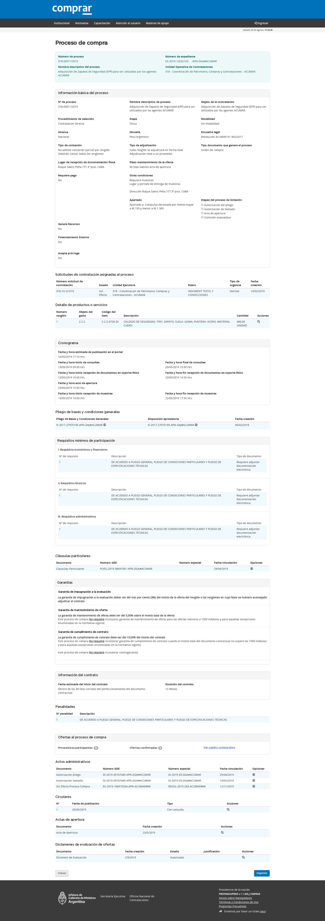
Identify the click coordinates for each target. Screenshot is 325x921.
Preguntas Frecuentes (232, 906)
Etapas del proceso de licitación (221, 200)
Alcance (63, 132)
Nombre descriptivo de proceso (150, 102)
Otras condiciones (141, 175)
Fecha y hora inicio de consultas (78, 362)
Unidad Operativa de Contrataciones (189, 67)
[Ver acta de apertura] (222, 832)
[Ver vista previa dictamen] (243, 857)
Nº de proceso (67, 102)
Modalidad (208, 119)
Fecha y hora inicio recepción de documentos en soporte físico (98, 372)
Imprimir (262, 873)
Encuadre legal (210, 132)
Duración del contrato (179, 684)
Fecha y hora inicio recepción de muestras (85, 393)
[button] (102, 23)
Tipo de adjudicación (143, 145)
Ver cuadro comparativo (219, 747)
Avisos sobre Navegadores (235, 898)
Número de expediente (180, 56)
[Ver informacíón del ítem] (258, 321)
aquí (263, 911)
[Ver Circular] (228, 809)
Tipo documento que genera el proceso (226, 145)
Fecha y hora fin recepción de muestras (190, 393)
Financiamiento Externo (73, 237)
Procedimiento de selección (76, 119)
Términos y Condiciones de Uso (238, 902)
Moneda (135, 132)
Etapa (133, 119)
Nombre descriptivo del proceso (79, 67)
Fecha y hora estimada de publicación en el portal (90, 352)
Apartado (136, 200)
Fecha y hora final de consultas (185, 362)
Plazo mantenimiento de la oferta (151, 162)
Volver (62, 873)
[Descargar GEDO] (104, 425)
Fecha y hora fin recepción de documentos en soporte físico (204, 372)
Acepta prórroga (68, 253)
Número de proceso (71, 56)
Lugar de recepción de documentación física (86, 162)
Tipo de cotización (70, 145)
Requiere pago (67, 175)
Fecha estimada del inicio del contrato (83, 684)
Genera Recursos (69, 224)
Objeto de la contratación (217, 102)
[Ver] (251, 568)
